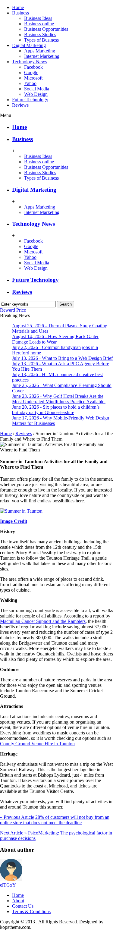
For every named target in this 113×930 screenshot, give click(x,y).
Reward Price (13, 310)
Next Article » (13, 832)
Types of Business (41, 39)
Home (18, 7)
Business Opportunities (46, 29)
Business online (39, 23)
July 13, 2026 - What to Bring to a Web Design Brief (62, 358)
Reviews (20, 105)
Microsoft (33, 77)
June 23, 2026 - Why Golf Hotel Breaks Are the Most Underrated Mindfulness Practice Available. (58, 399)
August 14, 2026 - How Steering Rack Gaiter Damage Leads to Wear (55, 339)
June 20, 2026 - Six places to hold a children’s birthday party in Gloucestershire (55, 409)
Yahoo (30, 83)
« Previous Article (17, 817)
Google (31, 72)
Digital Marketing (29, 45)
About (18, 900)
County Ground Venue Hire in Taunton (37, 743)
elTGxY (8, 885)
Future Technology (30, 99)
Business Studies (40, 34)
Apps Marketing (39, 50)
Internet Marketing (41, 56)
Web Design (36, 94)
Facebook (33, 67)
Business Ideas (38, 18)
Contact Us (22, 906)
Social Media (36, 88)
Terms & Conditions (31, 911)
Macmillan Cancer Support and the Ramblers (43, 621)
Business (20, 12)
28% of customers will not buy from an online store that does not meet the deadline (54, 820)
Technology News (29, 61)
